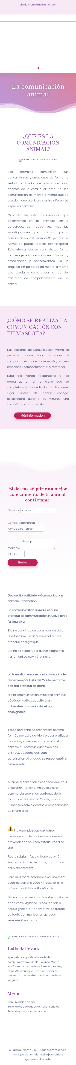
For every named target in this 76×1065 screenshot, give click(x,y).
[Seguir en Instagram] (38, 9)
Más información (33, 415)
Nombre (14, 510)
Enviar (22, 562)
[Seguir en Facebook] (31, 9)
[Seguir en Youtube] (44, 9)
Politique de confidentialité (30, 1054)
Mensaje (14, 548)
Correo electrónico (21, 522)
